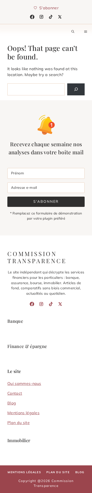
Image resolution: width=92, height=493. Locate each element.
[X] (60, 17)
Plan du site (18, 422)
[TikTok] (51, 17)
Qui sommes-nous (24, 383)
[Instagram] (41, 17)
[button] (72, 31)
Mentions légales (23, 412)
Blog (11, 403)
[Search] (76, 89)
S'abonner (45, 201)
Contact (14, 393)
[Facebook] (32, 17)
